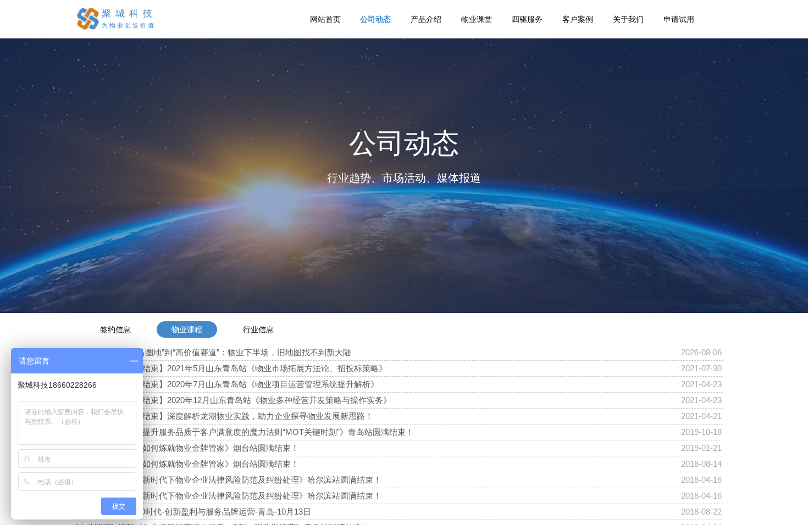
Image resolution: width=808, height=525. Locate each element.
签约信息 (115, 329)
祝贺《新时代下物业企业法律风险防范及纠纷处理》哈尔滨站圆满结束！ (249, 479)
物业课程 (186, 329)
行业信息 (258, 329)
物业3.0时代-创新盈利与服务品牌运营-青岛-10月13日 (214, 511)
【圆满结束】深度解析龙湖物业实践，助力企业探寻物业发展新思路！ (245, 416)
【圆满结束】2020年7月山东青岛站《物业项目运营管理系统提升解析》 (248, 384)
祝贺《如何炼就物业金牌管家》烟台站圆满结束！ (208, 448)
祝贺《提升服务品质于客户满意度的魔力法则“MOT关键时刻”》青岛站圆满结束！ (266, 432)
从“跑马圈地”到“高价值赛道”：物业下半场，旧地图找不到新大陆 (234, 352)
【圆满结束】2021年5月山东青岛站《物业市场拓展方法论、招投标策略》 (252, 368)
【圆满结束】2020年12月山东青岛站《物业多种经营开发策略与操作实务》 (254, 400)
